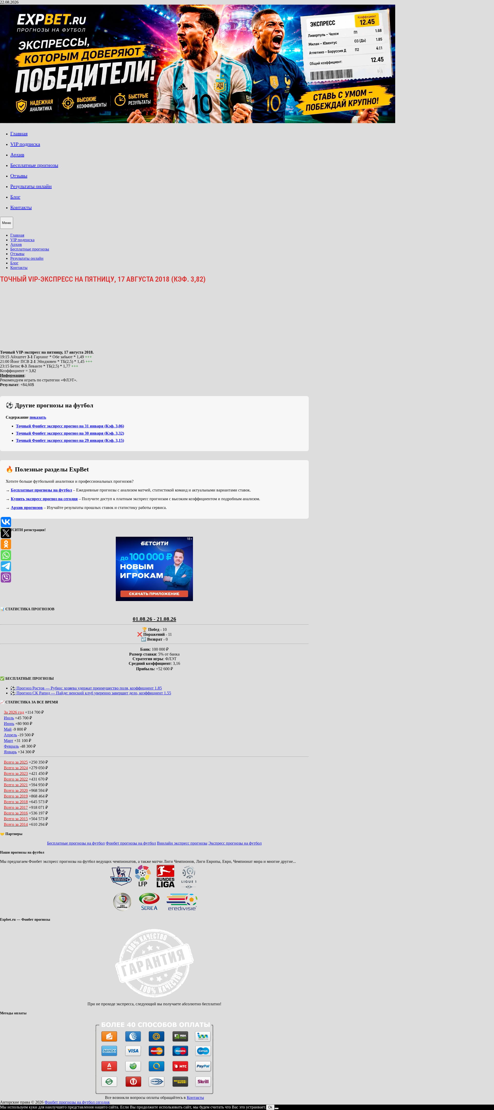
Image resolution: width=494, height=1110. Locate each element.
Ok (270, 1107)
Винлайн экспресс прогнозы (182, 843)
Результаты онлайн (31, 186)
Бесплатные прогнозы (34, 165)
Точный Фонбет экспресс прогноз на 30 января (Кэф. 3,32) (70, 433)
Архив (17, 154)
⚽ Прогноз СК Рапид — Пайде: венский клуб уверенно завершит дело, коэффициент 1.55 (90, 693)
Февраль (11, 746)
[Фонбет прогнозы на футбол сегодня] (197, 122)
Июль (9, 718)
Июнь (9, 723)
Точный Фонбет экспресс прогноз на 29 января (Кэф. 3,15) (70, 440)
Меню (6, 223)
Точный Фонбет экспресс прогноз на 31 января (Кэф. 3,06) (70, 426)
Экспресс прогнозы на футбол (235, 843)
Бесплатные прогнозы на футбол (41, 490)
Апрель (10, 735)
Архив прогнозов (27, 507)
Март (8, 740)
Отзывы (18, 175)
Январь (10, 752)
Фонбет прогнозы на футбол (131, 843)
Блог (15, 197)
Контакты (21, 207)
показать (38, 417)
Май (8, 729)
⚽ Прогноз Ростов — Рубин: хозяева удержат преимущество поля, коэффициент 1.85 (86, 688)
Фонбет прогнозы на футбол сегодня (77, 1102)
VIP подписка (25, 144)
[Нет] (277, 1108)
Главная (19, 133)
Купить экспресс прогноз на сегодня (44, 499)
